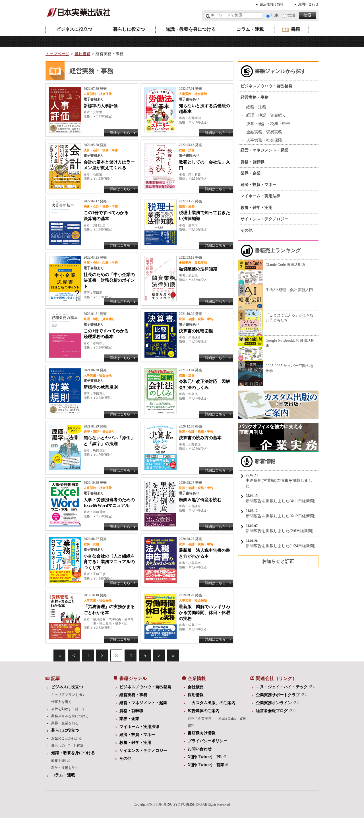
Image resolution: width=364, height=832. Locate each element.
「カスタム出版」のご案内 (211, 703)
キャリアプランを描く (68, 695)
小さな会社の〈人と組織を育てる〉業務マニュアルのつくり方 (109, 562)
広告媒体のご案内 (204, 711)
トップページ (57, 54)
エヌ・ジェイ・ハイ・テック (282, 687)
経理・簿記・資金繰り (266, 115)
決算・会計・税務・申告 (268, 124)
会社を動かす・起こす (68, 709)
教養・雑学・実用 (256, 208)
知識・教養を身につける (191, 29)
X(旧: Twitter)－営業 (206, 765)
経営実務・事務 (254, 97)
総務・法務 (256, 107)
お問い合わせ (308, 4)
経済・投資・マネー (258, 184)
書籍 (291, 15)
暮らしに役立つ (129, 29)
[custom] (278, 416)
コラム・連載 (250, 29)
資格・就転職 (252, 162)
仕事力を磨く (61, 702)
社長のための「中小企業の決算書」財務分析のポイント (109, 280)
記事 (275, 15)
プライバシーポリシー (208, 741)
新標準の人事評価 (101, 105)
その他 (247, 230)
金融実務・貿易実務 (264, 132)
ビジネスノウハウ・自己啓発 (266, 86)
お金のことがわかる (66, 738)
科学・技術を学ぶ (64, 768)
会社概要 (196, 687)
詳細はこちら (120, 133)
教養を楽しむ (61, 761)
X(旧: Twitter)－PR (205, 757)
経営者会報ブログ (272, 711)
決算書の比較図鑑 (196, 331)
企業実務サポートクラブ (278, 695)
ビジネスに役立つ (74, 29)
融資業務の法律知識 (198, 269)
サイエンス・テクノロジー (264, 219)
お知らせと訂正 (278, 561)
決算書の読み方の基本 (200, 437)
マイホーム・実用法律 (260, 196)
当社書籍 (82, 54)
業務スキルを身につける (70, 716)
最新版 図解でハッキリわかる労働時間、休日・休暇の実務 (204, 612)
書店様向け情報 (272, 4)
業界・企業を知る (64, 723)
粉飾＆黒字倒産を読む (200, 499)
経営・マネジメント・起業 (264, 150)
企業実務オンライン (274, 703)
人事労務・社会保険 (264, 140)
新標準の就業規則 (101, 387)
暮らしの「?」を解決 (67, 746)
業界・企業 (250, 173)
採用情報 (196, 695)
